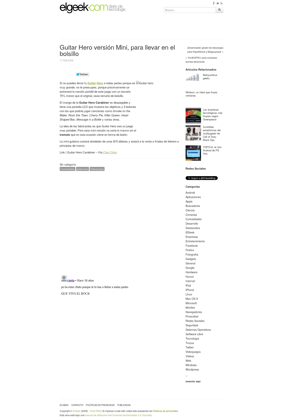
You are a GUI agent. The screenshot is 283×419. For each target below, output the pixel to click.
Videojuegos (97, 169)
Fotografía (192, 254)
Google (190, 268)
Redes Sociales (195, 321)
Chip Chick (110, 152)
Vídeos (190, 356)
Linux (189, 294)
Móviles (190, 307)
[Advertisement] (141, 27)
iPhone (190, 290)
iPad (188, 285)
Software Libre (194, 334)
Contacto (77, 405)
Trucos (190, 343)
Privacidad (192, 316)
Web (188, 360)
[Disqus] (119, 223)
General (190, 263)
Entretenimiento (195, 241)
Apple (189, 201)
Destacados (193, 228)
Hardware (192, 272)
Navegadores (194, 312)
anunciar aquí (193, 381)
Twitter (190, 347)
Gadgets (191, 259)
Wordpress (192, 369)
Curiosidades (67, 169)
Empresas (192, 237)
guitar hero (82, 169)
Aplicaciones (193, 197)
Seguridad (192, 325)
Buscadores (193, 206)
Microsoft (191, 303)
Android (190, 192)
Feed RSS (95, 410)
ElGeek (190, 232)
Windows (191, 365)
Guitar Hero (95, 83)
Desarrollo (192, 223)
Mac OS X (192, 299)
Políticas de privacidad (100, 405)
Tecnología (192, 338)
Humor (190, 276)
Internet (190, 281)
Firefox (190, 250)
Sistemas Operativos (198, 330)
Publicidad (124, 405)
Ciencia (190, 210)
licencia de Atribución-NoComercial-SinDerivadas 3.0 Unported (118, 415)
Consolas (191, 215)
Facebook (192, 245)
